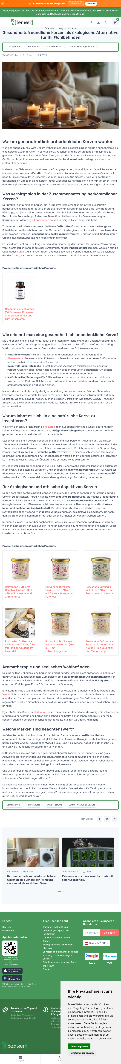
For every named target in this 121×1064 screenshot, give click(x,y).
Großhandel (8, 930)
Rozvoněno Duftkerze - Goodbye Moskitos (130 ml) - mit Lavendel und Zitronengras (18, 591)
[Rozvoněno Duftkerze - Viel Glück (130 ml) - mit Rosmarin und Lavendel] (101, 567)
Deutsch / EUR (97, 943)
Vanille (6, 694)
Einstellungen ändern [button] (82, 1053)
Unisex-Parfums (54, 46)
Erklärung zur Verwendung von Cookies (58, 957)
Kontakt (46, 941)
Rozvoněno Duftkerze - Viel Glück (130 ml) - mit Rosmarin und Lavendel (100, 590)
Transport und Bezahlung (55, 927)
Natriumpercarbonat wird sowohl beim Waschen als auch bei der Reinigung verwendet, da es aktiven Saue (31, 880)
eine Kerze (49, 426)
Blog (61, 28)
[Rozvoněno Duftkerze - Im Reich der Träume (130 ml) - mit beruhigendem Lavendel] (20, 622)
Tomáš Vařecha (10, 55)
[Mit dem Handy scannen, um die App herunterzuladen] (10, 948)
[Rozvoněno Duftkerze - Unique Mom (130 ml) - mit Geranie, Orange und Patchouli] (60, 567)
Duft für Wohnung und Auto (82, 46)
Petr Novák (12, 871)
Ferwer (51, 28)
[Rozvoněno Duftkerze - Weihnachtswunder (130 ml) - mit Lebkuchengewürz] (60, 622)
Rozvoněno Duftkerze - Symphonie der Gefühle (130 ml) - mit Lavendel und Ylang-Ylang (100, 646)
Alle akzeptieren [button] (79, 1046)
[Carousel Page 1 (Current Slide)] (59, 891)
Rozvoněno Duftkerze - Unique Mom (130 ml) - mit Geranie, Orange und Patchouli (59, 591)
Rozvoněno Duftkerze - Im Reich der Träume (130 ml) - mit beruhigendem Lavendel (20, 646)
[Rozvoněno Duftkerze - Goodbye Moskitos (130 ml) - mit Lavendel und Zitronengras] (20, 567)
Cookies (47, 969)
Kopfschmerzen (43, 220)
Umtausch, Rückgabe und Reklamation (56, 932)
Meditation (40, 712)
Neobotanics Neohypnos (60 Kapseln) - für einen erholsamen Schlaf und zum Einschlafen (19, 313)
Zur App (91, 3)
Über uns (6, 927)
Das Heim (71, 28)
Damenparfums (14, 46)
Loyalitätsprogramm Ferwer (57, 937)
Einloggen (109, 932)
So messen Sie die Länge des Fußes (60, 951)
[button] (12, 971)
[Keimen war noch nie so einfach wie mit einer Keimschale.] (88, 852)
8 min (29, 55)
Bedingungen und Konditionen (57, 944)
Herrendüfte (34, 46)
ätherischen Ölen (76, 377)
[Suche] (90, 22)
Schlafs (21, 251)
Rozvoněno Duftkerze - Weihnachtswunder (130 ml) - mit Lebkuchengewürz (59, 646)
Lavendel (100, 155)
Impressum (48, 966)
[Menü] (6, 22)
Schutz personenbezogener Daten (60, 962)
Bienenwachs (15, 358)
